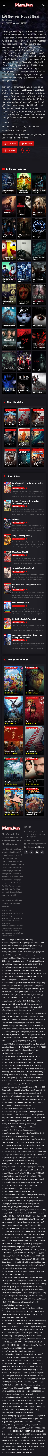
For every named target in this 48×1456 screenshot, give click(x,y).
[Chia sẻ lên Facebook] (21, 150)
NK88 (36, 1179)
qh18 (14, 1280)
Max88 (22, 1139)
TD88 (38, 1047)
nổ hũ (23, 1133)
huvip (9, 1286)
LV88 (19, 1314)
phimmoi (42, 1388)
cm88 (28, 1145)
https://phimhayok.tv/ (34, 970)
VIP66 (32, 1022)
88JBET (4, 1379)
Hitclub (26, 973)
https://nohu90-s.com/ (19, 1317)
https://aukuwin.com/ (31, 982)
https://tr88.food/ (39, 1299)
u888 (30, 964)
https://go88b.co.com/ (10, 1164)
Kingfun (5, 1216)
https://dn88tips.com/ (27, 1360)
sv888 (35, 1286)
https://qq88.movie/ (13, 1035)
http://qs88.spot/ (38, 1345)
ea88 (34, 998)
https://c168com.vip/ (9, 1351)
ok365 (27, 1434)
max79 (24, 1265)
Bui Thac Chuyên (18, 130)
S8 (42, 1025)
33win (8, 1182)
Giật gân (21, 126)
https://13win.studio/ (24, 1250)
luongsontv (22, 976)
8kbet (4, 1028)
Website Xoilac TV (15, 1075)
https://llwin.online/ (19, 1446)
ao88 (4, 1240)
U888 (38, 1173)
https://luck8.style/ (9, 1250)
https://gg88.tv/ (20, 1388)
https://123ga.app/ (25, 1274)
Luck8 (30, 1038)
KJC (21, 942)
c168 (40, 1154)
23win (42, 1081)
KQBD (35, 1419)
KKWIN (20, 1342)
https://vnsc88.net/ (29, 1170)
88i (35, 1440)
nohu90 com (21, 1443)
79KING (35, 1388)
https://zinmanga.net (9, 1087)
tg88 (3, 1035)
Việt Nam (23, 23)
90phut (10, 964)
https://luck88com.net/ (20, 1449)
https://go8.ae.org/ (34, 1253)
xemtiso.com (6, 1007)
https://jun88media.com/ (11, 1308)
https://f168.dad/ (25, 1176)
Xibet (39, 1013)
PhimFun (19, 86)
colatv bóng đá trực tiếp (35, 1099)
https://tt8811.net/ (13, 998)
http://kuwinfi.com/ (9, 1290)
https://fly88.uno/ (34, 945)
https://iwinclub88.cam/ (31, 1283)
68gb (18, 1179)
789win (23, 1118)
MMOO (24, 1216)
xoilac (40, 1102)
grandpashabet (29, 985)
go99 (23, 1179)
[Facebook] (26, 852)
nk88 (28, 1078)
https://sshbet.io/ (8, 1151)
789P (4, 1041)
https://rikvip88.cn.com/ (21, 1302)
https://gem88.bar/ (9, 1111)
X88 (44, 1280)
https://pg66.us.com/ (17, 1121)
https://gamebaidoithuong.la (12, 1191)
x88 (25, 1157)
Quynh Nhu (36, 134)
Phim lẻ (35, 126)
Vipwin (27, 1231)
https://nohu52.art (33, 1228)
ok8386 (42, 1210)
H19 (15, 1299)
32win (4, 1262)
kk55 (20, 1268)
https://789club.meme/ (29, 1308)
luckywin (23, 1213)
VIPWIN (20, 1253)
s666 (22, 1032)
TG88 (38, 998)
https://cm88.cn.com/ (10, 945)
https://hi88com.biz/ (36, 1219)
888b (15, 1274)
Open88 (19, 1200)
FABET (11, 992)
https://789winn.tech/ (10, 1363)
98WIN (35, 1268)
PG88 (42, 1133)
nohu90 (15, 1197)
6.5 (9, 122)
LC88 (35, 1354)
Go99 (5, 1302)
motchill (15, 1007)
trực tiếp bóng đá (18, 961)
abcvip (24, 1419)
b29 (34, 1157)
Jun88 (28, 1121)
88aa (32, 1428)
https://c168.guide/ (26, 1010)
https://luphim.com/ (24, 939)
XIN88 (40, 1280)
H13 (12, 1299)
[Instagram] (42, 852)
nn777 (5, 1154)
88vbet (9, 1342)
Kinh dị (13, 126)
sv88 (29, 1035)
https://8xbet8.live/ (9, 1065)
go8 (37, 1182)
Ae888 (33, 1237)
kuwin (9, 1369)
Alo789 (42, 1090)
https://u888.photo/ (14, 1170)
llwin (29, 1265)
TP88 (39, 1379)
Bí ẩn (28, 126)
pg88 (32, 1025)
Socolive (13, 1047)
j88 (13, 1219)
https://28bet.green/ (9, 1271)
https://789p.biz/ (40, 1250)
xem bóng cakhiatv (9, 1071)
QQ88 (12, 1428)
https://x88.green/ (8, 1200)
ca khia (4, 964)
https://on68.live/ (38, 1265)
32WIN (26, 1342)
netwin (37, 1025)
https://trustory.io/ (12, 1032)
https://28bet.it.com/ (19, 1382)
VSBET (30, 1059)
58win (43, 1157)
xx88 (14, 939)
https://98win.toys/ (10, 1253)
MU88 (14, 1078)
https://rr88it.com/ (9, 1038)
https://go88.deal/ (8, 1130)
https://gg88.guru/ (29, 1167)
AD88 (23, 1333)
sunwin (19, 982)
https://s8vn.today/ (9, 1056)
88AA (14, 1369)
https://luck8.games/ (24, 1259)
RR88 (21, 973)
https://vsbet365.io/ (24, 1247)
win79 (16, 1053)
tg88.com (34, 1409)
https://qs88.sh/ (28, 1397)
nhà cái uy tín (32, 955)
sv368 (36, 1016)
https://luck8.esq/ (8, 1259)
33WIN (36, 1197)
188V (8, 1434)
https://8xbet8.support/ (34, 1062)
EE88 (19, 1056)
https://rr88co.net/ (37, 1068)
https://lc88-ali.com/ (28, 1234)
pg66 (38, 1271)
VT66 (29, 1299)
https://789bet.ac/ (35, 1382)
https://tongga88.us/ (21, 1025)
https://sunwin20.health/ (11, 1320)
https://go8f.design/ (9, 988)
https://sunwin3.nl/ (9, 1001)
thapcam (17, 964)
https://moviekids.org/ (10, 1194)
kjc (18, 1228)
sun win (40, 1213)
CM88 (8, 955)
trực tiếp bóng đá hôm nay (35, 961)
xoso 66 (26, 1022)
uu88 (33, 1078)
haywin (14, 1268)
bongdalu (5, 1047)
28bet (15, 1222)
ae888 (27, 1136)
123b (4, 1185)
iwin (14, 1311)
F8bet (21, 1161)
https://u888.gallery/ (9, 1207)
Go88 (37, 1050)
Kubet (41, 1200)
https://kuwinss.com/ (24, 1357)
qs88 (15, 1022)
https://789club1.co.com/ (29, 1164)
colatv (42, 1096)
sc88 (3, 1145)
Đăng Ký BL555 (27, 1452)
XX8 (27, 1333)
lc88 (24, 1268)
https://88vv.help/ (8, 1354)
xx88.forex (5, 1299)
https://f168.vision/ (32, 1032)
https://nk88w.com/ (24, 1286)
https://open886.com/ (27, 1124)
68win (23, 998)
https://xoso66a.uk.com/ (11, 1339)
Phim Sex (9, 1050)
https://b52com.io (26, 1007)
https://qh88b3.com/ (9, 1044)
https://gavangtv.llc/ (9, 976)
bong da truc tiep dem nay (33, 1075)
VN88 (38, 1259)
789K (11, 1053)
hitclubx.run (36, 1028)
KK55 (14, 1283)
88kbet (4, 1360)
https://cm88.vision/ (38, 1139)
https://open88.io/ (36, 1400)
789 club (6, 1231)
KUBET (14, 1028)
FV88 (22, 1231)
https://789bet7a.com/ (16, 1237)
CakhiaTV (20, 1047)
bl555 (19, 1283)
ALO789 (32, 1148)
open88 (39, 1121)
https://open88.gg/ (9, 1452)
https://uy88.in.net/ (9, 1210)
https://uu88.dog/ (38, 1320)
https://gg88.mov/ (26, 1053)
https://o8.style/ (31, 1154)
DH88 (31, 1019)
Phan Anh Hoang (20, 137)
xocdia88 (40, 1237)
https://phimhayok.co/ (10, 973)
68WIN (18, 1216)
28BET (39, 1293)
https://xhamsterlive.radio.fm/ (28, 958)
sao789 (15, 1296)
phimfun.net (6, 900)
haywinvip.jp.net (31, 1243)
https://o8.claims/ (22, 1372)
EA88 (13, 1216)
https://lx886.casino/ (9, 1348)
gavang (24, 964)
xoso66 (21, 1013)
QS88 (20, 1207)
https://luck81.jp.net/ (9, 1013)
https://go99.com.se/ (27, 1256)
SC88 (8, 1345)
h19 (32, 1302)
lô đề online (20, 1062)
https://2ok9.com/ (36, 1142)
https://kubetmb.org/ (10, 1305)
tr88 (36, 1290)
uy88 (16, 1366)
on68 (26, 1403)
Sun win (37, 1065)
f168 (27, 1142)
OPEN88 (38, 1022)
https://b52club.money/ (10, 1139)
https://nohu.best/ (12, 1256)
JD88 (25, 1299)
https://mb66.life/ (13, 1096)
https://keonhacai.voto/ (10, 1133)
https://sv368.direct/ (22, 1084)
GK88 (44, 1326)
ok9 (11, 1157)
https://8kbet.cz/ (27, 1412)
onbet (41, 985)
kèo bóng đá (11, 1041)
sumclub (23, 1197)
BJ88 (40, 1333)
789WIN (42, 1415)
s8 (3, 1032)
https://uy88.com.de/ (31, 1207)
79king (43, 1145)
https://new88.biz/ (32, 1133)
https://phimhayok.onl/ (26, 949)
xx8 (31, 1333)
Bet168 (4, 1136)
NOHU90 (30, 1197)
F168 (38, 1145)
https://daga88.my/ (9, 958)
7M (19, 1019)
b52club (28, 1028)
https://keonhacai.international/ (13, 970)
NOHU (35, 1038)
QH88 (13, 1357)
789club (21, 1028)
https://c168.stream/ (30, 1329)
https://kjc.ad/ (21, 1004)
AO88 (16, 1010)
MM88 (9, 1105)
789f (42, 1222)
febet (41, 1308)
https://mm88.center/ (19, 955)
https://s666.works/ (34, 995)
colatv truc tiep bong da (11, 1099)
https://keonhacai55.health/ (24, 1050)
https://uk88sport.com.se (11, 1265)
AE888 (4, 1078)
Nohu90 (22, 1081)
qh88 (13, 1400)
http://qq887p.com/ (22, 1428)
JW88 (20, 1299)
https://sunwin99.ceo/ (27, 1127)
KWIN (21, 1296)
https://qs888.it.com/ (27, 1336)
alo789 (20, 988)
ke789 (25, 1185)
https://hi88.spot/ (37, 1446)
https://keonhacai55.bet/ (30, 1090)
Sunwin (34, 1194)
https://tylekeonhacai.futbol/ (12, 1102)
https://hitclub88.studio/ (11, 1234)
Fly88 (20, 1022)
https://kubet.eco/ (34, 1004)
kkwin (28, 1290)
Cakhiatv (10, 1366)
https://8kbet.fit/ (27, 1415)
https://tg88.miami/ (15, 1379)
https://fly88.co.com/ (27, 1173)
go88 (26, 942)
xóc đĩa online (7, 1296)
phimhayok (32, 952)
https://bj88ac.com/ (20, 1240)
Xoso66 (39, 1118)
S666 (8, 1317)
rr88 (18, 1041)
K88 (3, 1016)
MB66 (12, 1118)
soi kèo (28, 1105)
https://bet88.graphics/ (10, 942)
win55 (44, 1339)
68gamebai (34, 1200)
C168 (16, 1142)
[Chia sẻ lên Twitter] (27, 150)
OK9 (23, 1145)
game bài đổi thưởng (9, 1019)
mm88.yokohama (25, 1305)
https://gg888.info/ (16, 1422)
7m (44, 1293)
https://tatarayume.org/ (25, 1311)
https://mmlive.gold (9, 1188)
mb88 (18, 1182)
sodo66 (9, 1240)
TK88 (9, 1323)
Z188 (20, 1348)
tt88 (13, 1182)
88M (21, 1403)
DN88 (41, 1290)
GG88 (39, 973)
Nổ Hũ (37, 1415)
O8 (3, 1204)
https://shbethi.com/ (23, 1151)
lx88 (18, 1068)
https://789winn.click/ (24, 1354)
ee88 (30, 1204)
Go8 (9, 1385)
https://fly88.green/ (9, 952)
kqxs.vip (36, 1204)
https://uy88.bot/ (32, 1081)
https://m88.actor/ (30, 1225)
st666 (19, 1369)
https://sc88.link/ (8, 1213)
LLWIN (19, 1038)
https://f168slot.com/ (10, 1124)
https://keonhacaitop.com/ (12, 967)
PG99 (7, 1121)
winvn (28, 1237)
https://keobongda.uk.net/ (12, 1397)
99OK (19, 1078)
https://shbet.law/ (39, 1151)
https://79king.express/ (10, 1108)
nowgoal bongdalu (25, 1044)
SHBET (35, 964)
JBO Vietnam (6, 1446)
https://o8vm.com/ (9, 1068)
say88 (4, 1222)
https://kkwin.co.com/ (31, 1222)
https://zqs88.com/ (35, 1369)
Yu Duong (15, 134)
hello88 (4, 1274)
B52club (33, 1013)
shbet (9, 985)
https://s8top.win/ (27, 1425)
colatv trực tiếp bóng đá (30, 1096)
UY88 (4, 998)
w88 (14, 1437)
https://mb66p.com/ (15, 1093)
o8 (37, 985)
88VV (4, 1394)
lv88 (42, 1256)
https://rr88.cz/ (22, 1016)
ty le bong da (29, 1191)
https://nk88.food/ (28, 1339)
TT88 (7, 1016)
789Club (33, 973)
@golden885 (39, 847)
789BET (26, 1148)
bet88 (4, 1114)
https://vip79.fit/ (23, 1111)
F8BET (34, 1391)
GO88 (4, 1197)
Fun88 (11, 1084)
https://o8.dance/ (8, 1372)
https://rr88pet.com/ (36, 942)
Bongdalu (24, 1019)
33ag (39, 1247)
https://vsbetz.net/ (9, 1247)
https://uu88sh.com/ (29, 1323)
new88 (22, 992)
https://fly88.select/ (9, 949)
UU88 (29, 1320)
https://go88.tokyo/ (30, 967)
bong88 (22, 1194)
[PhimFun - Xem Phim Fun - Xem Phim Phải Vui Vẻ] (11, 827)
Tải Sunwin (36, 1035)
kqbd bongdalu (38, 1044)
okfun (21, 1376)
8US (26, 1047)
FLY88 (20, 952)
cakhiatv (5, 1053)
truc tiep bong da (35, 1093)
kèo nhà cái (37, 976)
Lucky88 (32, 1326)
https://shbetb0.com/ (16, 1154)
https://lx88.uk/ (32, 1443)
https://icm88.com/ (9, 982)
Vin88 (43, 1231)
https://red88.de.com (37, 1262)
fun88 (24, 1035)
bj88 (39, 1225)
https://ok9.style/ (31, 1277)
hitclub (29, 976)
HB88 (20, 1440)
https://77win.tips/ (8, 1062)
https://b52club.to (8, 1179)
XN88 (4, 1317)
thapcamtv (33, 1102)
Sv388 (4, 939)
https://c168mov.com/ (10, 1176)
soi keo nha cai (31, 992)
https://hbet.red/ (27, 1210)
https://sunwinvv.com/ (13, 1204)
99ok (24, 1078)
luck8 (15, 1185)
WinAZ (36, 1342)
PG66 (17, 1213)
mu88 (33, 1182)
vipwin (28, 1345)
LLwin (37, 1210)
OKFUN (40, 1376)
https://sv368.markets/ (10, 1277)
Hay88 (4, 979)
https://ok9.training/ (10, 1329)
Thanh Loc (25, 134)
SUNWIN (15, 1081)
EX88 (42, 1259)
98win (4, 1314)
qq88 (10, 1280)
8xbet (4, 1228)
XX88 (20, 945)
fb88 (20, 1363)
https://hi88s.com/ (9, 1059)
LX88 (38, 1256)
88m (17, 1431)
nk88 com (14, 1376)
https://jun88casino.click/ (31, 1056)
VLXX (3, 1050)
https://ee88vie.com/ (26, 1087)
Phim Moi (32, 1047)
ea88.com (5, 1412)
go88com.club (19, 1243)
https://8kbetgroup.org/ (11, 1415)
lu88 (43, 1013)
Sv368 (10, 939)
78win (11, 1010)
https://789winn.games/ (10, 1425)
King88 (12, 1016)
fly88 (40, 964)
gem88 (14, 1148)
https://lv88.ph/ (7, 1388)
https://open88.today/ (10, 1127)
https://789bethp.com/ (10, 1173)
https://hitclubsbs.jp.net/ (25, 1130)
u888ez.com (32, 1216)
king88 (9, 1314)
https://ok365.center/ (28, 1108)
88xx (32, 1179)
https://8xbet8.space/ (25, 1065)
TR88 (30, 1240)
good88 (10, 1326)
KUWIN (4, 1385)
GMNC (11, 1142)
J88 (43, 973)
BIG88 (17, 992)
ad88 (35, 1333)
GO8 (3, 1409)
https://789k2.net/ (31, 1296)
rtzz (42, 1406)
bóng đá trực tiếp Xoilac (25, 1071)
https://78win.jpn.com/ (32, 1366)
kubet (24, 1280)
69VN (17, 1434)
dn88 (23, 1345)
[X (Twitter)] (31, 852)
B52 (30, 1188)
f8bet (20, 1148)
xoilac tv (5, 1084)
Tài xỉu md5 (29, 1394)
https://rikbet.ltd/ (21, 1114)
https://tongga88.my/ (18, 995)
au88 (27, 1179)
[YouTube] (37, 852)
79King (21, 1142)
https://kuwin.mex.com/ (28, 1385)
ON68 (9, 1028)
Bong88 (21, 1136)
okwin (16, 1360)
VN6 (25, 1379)
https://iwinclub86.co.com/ (12, 1167)
